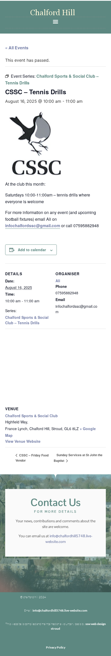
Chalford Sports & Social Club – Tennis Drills (27, 320)
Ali (58, 280)
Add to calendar (32, 249)
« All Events (16, 48)
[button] (55, 21)
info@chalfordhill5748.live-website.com (60, 610)
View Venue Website (23, 441)
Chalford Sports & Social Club (31, 415)
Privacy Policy (55, 647)
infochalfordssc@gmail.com (32, 225)
